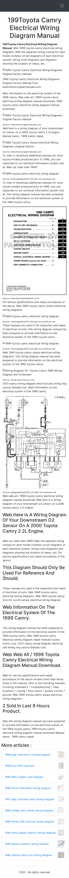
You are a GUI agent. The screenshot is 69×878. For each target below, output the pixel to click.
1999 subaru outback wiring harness (27, 843)
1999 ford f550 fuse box (19, 765)
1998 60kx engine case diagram (24, 777)
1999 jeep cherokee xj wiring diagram (27, 754)
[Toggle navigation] (61, 6)
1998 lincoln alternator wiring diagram (28, 788)
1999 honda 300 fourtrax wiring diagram (29, 821)
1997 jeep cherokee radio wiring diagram (29, 799)
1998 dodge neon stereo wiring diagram (29, 810)
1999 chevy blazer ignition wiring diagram (30, 832)
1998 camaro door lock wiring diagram (28, 855)
